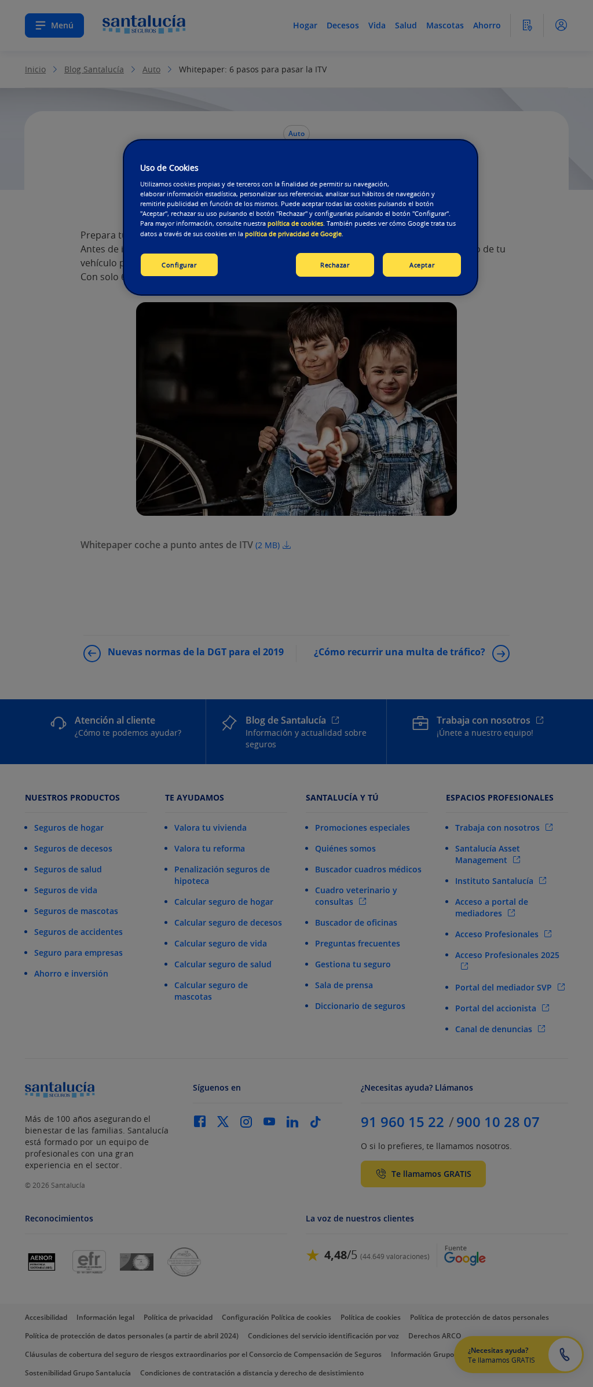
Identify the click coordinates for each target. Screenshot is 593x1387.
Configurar (179, 264)
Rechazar (335, 264)
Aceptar (421, 264)
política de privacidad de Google (293, 233)
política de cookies (295, 223)
